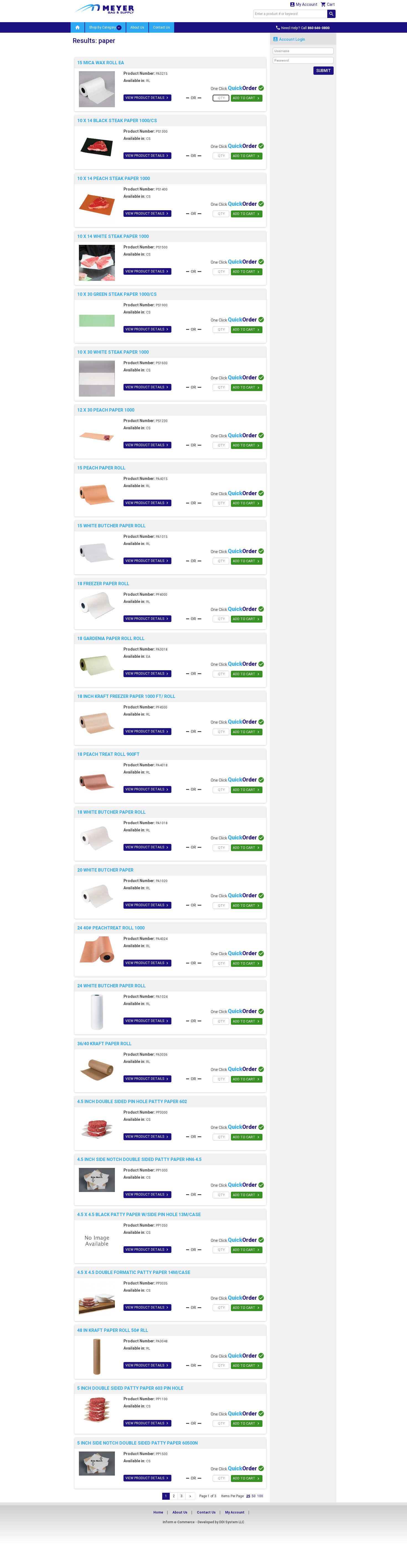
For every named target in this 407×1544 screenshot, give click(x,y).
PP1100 (162, 1399)
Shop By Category (103, 27)
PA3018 (162, 649)
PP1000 (162, 1170)
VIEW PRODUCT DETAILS (147, 98)
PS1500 (162, 247)
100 (260, 1496)
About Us (137, 27)
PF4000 (161, 595)
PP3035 (162, 1283)
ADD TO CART (247, 98)
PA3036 (162, 1055)
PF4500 (161, 707)
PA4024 (162, 939)
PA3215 (162, 74)
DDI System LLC (231, 1522)
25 (248, 1496)
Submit (323, 70)
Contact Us (161, 27)
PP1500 (162, 1454)
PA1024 (162, 997)
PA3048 (162, 1341)
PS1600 (162, 363)
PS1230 (162, 421)
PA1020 (162, 881)
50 (254, 1496)
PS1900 (162, 305)
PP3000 (162, 1112)
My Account (303, 4)
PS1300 (162, 131)
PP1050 (162, 1225)
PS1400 (162, 189)
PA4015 (162, 479)
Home (158, 1512)
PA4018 (162, 765)
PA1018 (162, 823)
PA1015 (162, 537)
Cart (328, 4)
